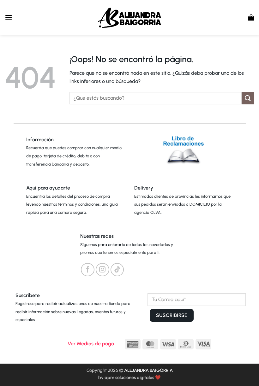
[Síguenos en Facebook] (87, 270)
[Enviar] (248, 98)
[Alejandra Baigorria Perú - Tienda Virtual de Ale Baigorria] (129, 17)
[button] (8, 17)
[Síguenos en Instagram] (102, 270)
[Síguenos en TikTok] (117, 270)
